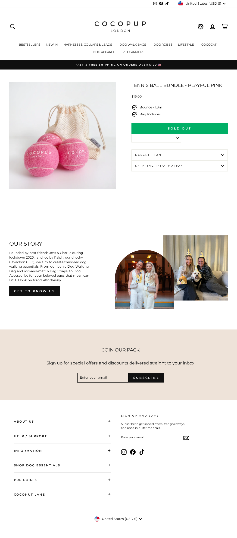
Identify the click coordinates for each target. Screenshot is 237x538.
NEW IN (52, 44)
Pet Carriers (133, 52)
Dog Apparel (104, 52)
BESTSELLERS (29, 44)
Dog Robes (162, 44)
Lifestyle (186, 44)
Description (148, 154)
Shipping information (159, 165)
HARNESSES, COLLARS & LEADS (88, 44)
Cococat (209, 44)
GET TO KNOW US (34, 291)
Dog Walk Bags (133, 44)
